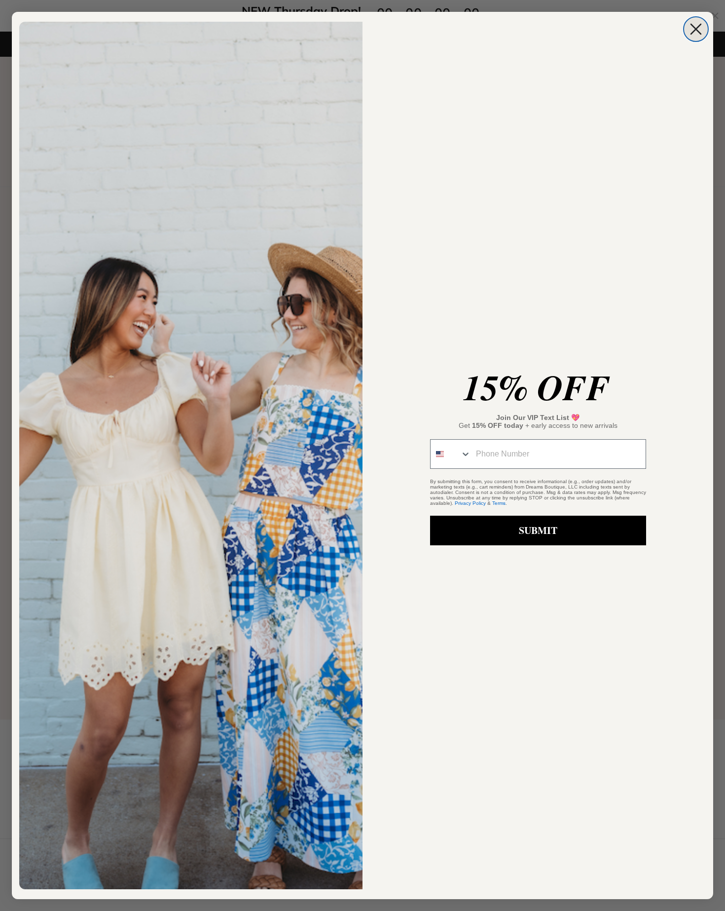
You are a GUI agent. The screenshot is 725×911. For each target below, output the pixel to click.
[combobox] (451, 454)
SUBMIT (538, 530)
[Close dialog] (696, 29)
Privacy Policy (470, 503)
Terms (499, 503)
